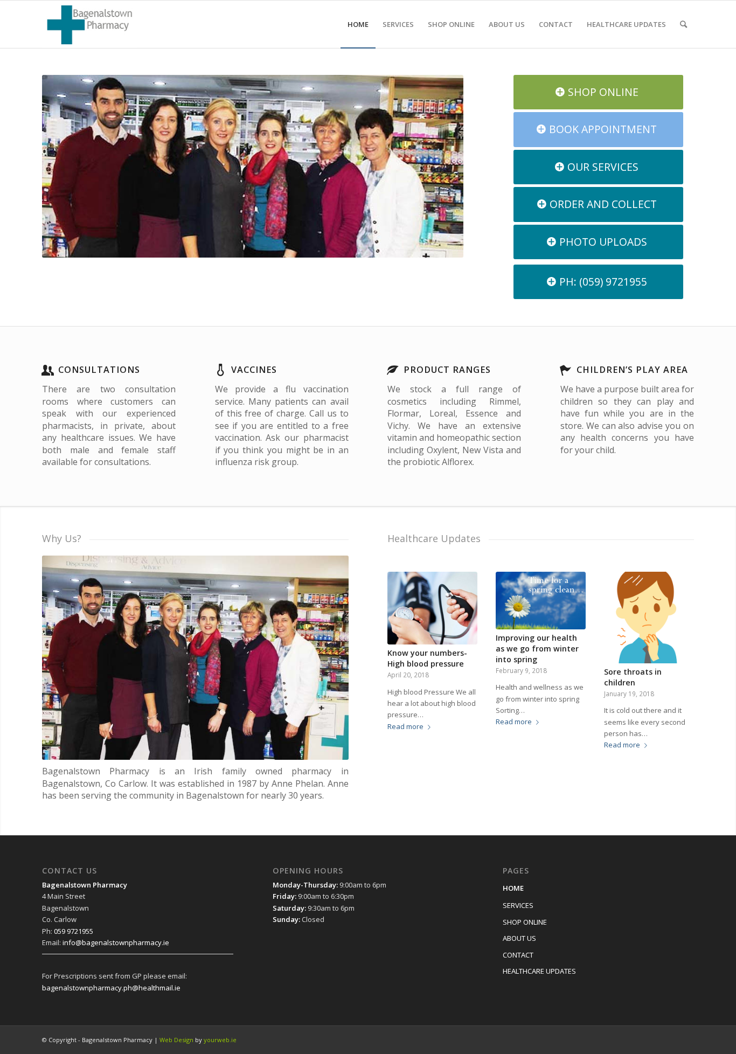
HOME (513, 888)
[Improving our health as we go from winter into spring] (541, 600)
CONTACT (518, 955)
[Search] (683, 24)
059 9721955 (73, 931)
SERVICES (518, 905)
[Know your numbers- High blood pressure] (432, 608)
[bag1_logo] (89, 24)
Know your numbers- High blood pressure (427, 658)
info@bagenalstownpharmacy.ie (116, 942)
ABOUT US (519, 938)
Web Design (176, 1040)
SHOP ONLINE (525, 922)
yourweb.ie (220, 1040)
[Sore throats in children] (649, 617)
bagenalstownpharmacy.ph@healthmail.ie (111, 988)
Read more (405, 726)
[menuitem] (358, 24)
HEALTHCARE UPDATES (539, 971)
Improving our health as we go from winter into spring (537, 648)
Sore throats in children (633, 677)
